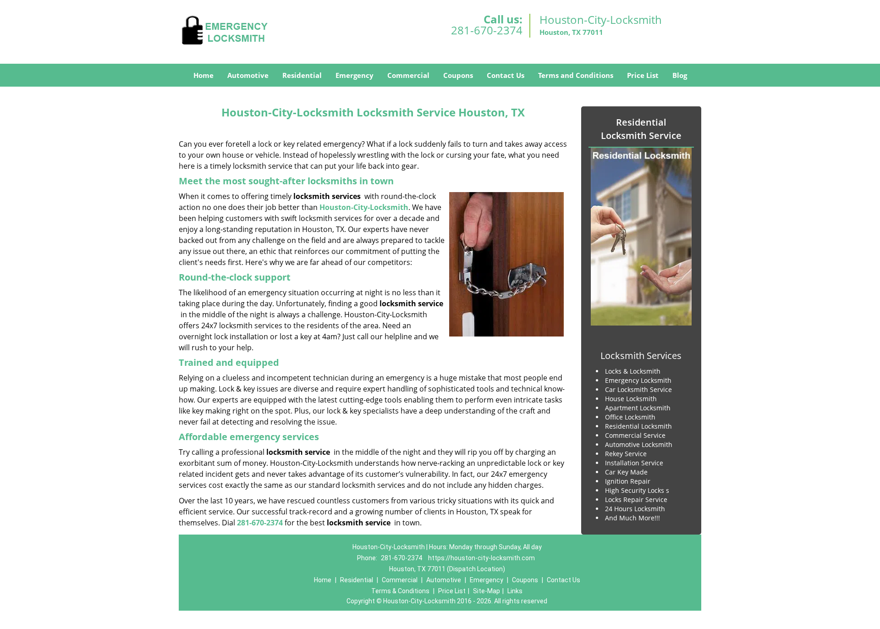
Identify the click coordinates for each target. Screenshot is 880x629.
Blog (679, 75)
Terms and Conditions (575, 75)
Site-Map (486, 591)
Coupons (458, 75)
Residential (302, 75)
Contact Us (505, 75)
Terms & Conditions (400, 591)
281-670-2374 (486, 30)
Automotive (248, 75)
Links (514, 591)
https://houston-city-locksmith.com (481, 558)
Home (203, 75)
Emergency (355, 75)
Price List (643, 75)
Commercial (408, 75)
